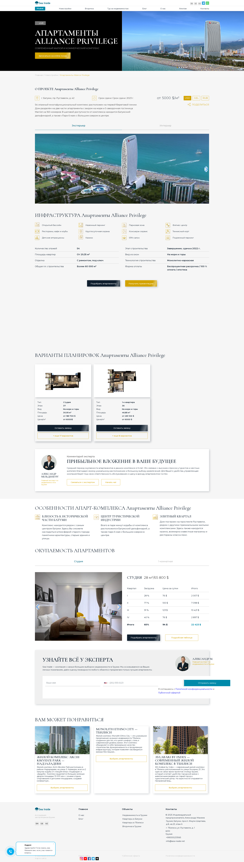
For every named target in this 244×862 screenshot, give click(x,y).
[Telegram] (203, 4)
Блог (144, 8)
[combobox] (106, 683)
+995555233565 (173, 837)
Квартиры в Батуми (132, 819)
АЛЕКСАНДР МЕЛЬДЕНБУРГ (50, 475)
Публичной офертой (169, 693)
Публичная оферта (131, 856)
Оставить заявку (63, 428)
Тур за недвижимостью (118, 8)
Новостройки (65, 8)
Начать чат (110, 482)
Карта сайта (84, 856)
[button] (38, 169)
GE (196, 3)
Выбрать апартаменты (62, 787)
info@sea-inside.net (175, 841)
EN (192, 3)
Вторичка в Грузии (131, 826)
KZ (200, 3)
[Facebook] (89, 859)
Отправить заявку (207, 683)
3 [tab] (181, 67)
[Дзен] (97, 859)
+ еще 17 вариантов (63, 436)
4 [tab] (183, 67)
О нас (163, 8)
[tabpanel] (183, 41)
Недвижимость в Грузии (134, 815)
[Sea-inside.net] (42, 3)
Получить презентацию (141, 283)
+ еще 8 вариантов (122, 436)
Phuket (40, 8)
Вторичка (89, 8)
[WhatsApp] (207, 4)
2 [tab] (179, 67)
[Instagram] (81, 859)
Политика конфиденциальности (180, 856)
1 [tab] (177, 67)
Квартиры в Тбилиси (132, 822)
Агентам (183, 8)
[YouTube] (85, 859)
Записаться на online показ (53, 56)
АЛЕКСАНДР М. (202, 659)
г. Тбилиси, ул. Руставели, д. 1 (180, 828)
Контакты (204, 8)
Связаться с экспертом (83, 482)
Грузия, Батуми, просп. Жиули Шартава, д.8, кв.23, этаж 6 (186, 822)
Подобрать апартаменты (104, 283)
